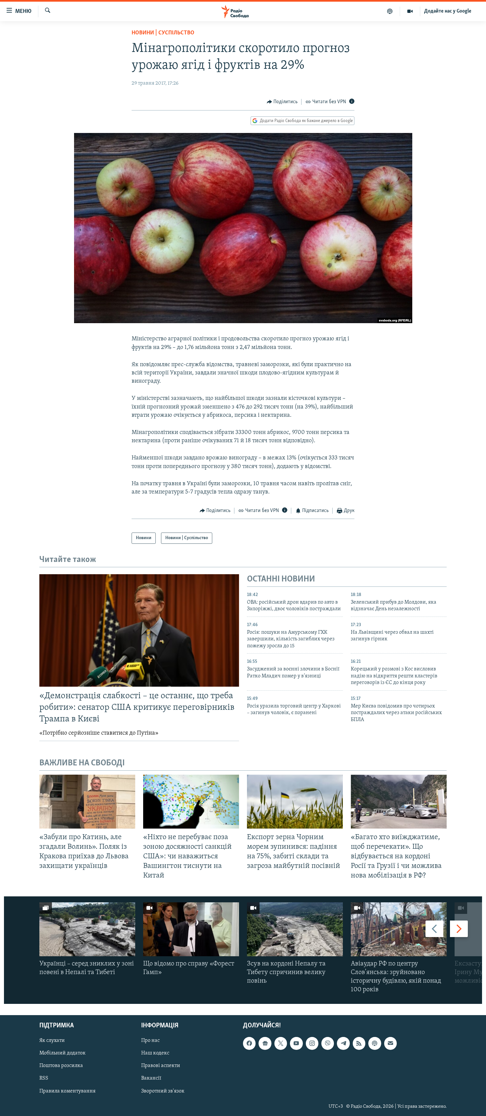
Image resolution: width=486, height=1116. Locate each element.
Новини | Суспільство (163, 33)
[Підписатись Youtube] (296, 1043)
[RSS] (359, 1043)
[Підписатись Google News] (265, 1043)
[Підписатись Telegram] (343, 1043)
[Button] (282, 102)
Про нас (150, 1041)
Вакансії (151, 1078)
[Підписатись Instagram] (312, 1043)
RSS (43, 1078)
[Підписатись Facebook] (249, 1043)
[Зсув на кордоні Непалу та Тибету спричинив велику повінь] (295, 929)
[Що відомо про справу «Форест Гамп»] (191, 929)
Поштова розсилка (61, 1066)
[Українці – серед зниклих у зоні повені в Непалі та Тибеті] (87, 929)
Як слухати (52, 1041)
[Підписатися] (390, 1043)
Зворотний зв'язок (162, 1091)
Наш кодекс (155, 1053)
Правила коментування (67, 1091)
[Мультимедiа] (410, 11)
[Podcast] (374, 1043)
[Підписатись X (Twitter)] (280, 1043)
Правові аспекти (160, 1066)
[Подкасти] (390, 11)
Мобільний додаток (62, 1053)
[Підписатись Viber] (327, 1043)
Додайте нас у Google (447, 11)
